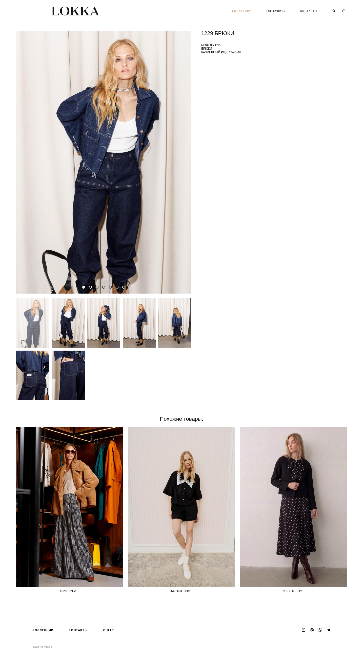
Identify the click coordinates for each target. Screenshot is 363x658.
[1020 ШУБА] (69, 507)
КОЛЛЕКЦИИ (242, 10)
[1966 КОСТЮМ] (293, 507)
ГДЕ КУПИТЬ (275, 10)
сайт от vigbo (42, 647)
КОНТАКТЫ (309, 10)
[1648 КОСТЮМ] (181, 507)
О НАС (108, 630)
